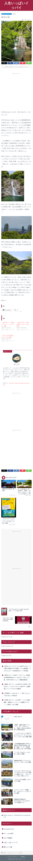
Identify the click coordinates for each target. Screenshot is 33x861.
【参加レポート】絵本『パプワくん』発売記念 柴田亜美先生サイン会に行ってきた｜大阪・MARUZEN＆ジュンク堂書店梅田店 (17, 677)
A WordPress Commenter (22, 815)
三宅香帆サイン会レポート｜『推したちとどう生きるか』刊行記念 (17, 694)
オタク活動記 (8, 838)
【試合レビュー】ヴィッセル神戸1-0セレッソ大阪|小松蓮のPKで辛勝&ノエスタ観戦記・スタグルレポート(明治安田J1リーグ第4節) (17, 668)
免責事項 (23, 856)
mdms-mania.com (7, 646)
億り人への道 (8, 847)
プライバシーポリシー (13, 856)
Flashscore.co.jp (6, 636)
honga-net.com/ (6, 655)
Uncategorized (9, 829)
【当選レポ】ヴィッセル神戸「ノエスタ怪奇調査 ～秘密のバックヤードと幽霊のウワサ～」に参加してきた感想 (17, 702)
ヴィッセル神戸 (9, 833)
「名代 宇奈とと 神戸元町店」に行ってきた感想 (23, 324)
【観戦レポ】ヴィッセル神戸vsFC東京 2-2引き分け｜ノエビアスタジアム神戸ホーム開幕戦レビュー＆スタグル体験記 (17, 686)
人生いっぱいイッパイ (6, 13)
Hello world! (8, 815)
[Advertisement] (16, 91)
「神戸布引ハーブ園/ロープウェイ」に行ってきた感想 (8, 324)
